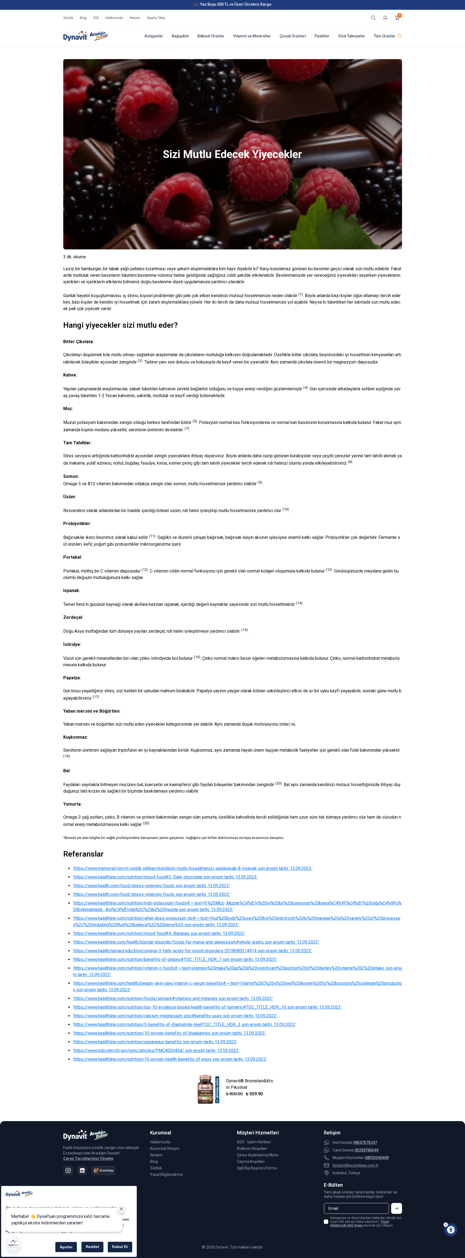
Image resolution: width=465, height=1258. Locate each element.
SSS (96, 18)
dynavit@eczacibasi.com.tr (356, 1165)
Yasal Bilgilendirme (166, 1174)
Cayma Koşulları (250, 1161)
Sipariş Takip (156, 18)
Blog (83, 18)
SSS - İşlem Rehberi (254, 1142)
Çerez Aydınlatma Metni (258, 1155)
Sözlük (68, 18)
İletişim (134, 18)
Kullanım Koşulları (252, 1148)
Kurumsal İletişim (165, 1148)
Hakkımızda (114, 18)
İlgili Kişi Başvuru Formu (257, 1168)
